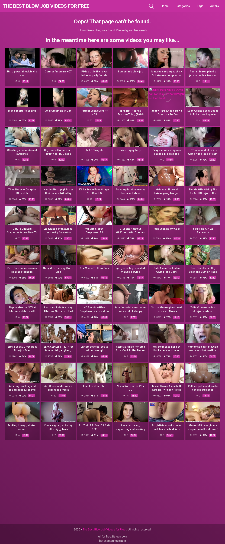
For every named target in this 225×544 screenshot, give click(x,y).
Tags (200, 6)
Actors (214, 6)
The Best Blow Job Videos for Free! (46, 6)
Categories (183, 6)
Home (165, 6)
